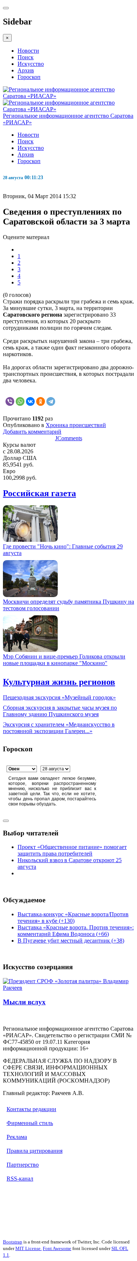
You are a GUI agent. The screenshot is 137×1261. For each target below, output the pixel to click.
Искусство (31, 64)
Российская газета (39, 493)
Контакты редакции (31, 1109)
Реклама (17, 1137)
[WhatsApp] (20, 401)
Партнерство (23, 1165)
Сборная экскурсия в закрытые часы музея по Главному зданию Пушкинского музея (60, 711)
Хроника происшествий (76, 425)
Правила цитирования (34, 1151)
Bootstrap (12, 1242)
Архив (26, 70)
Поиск (26, 57)
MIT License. (28, 1248)
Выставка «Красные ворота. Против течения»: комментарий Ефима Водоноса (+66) (76, 930)
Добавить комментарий (32, 431)
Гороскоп (29, 77)
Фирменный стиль (30, 1123)
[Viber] (9, 401)
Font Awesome (57, 1248)
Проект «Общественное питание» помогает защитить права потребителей (72, 850)
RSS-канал (20, 1178)
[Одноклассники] (40, 401)
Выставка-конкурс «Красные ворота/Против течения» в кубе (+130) (73, 917)
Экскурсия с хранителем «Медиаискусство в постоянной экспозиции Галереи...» (59, 727)
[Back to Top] (6, 821)
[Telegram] (50, 401)
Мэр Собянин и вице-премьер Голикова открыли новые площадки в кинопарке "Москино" (64, 659)
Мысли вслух (24, 1002)
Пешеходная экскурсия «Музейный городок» (59, 697)
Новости (28, 51)
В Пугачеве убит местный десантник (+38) (71, 940)
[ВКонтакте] (30, 401)
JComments (68, 438)
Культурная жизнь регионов (59, 682)
